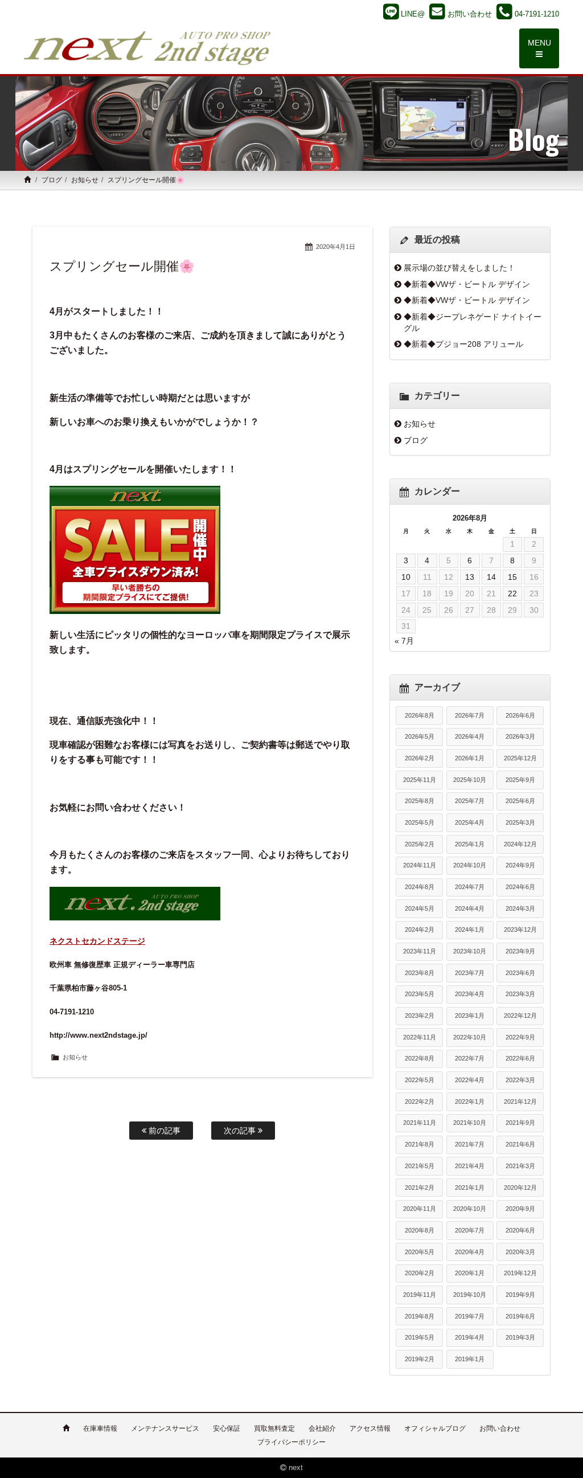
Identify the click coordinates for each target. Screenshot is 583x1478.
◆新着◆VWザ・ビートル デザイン (467, 284)
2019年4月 (470, 1337)
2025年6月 (520, 800)
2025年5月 (419, 822)
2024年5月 (419, 908)
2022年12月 (520, 1015)
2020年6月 (520, 1230)
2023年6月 (520, 972)
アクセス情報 (370, 1428)
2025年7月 (470, 800)
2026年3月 (520, 736)
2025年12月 (520, 758)
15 (512, 577)
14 (491, 577)
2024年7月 (470, 886)
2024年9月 (520, 865)
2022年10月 (469, 1037)
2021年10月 (469, 1122)
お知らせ (84, 180)
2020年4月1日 (335, 246)
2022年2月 (419, 1101)
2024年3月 (520, 908)
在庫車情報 (100, 1428)
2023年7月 (470, 972)
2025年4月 (470, 822)
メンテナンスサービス (165, 1428)
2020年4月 (470, 1251)
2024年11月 (419, 865)
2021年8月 (419, 1144)
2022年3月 (520, 1079)
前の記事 (163, 1130)
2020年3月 (520, 1251)
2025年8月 (419, 800)
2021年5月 (419, 1165)
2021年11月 (419, 1122)
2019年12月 (520, 1273)
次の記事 (241, 1130)
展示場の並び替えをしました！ (459, 267)
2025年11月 (419, 779)
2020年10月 (469, 1208)
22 (512, 593)
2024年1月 (470, 929)
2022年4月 (470, 1079)
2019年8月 (419, 1316)
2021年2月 (419, 1187)
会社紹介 (322, 1428)
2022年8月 (419, 1058)
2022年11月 (419, 1037)
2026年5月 (419, 736)
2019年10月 (469, 1294)
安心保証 (226, 1428)
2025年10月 (469, 779)
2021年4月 (470, 1165)
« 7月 (404, 640)
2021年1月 (470, 1187)
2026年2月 (419, 758)
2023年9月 (520, 951)
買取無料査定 (274, 1428)
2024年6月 (520, 886)
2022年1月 (470, 1101)
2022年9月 (520, 1037)
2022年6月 (520, 1058)
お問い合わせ (499, 1428)
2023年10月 (469, 951)
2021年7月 (470, 1144)
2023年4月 (470, 993)
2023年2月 (419, 1015)
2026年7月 (470, 715)
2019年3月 (520, 1337)
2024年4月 (470, 908)
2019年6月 (520, 1316)
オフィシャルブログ (435, 1428)
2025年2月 (419, 844)
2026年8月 (419, 715)
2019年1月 (470, 1359)
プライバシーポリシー (291, 1442)
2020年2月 (419, 1273)
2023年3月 (520, 993)
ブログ (52, 180)
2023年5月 (419, 993)
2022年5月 (419, 1079)
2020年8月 (419, 1230)
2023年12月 (520, 929)
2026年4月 (470, 736)
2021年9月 (520, 1122)
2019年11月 (419, 1294)
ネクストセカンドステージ (97, 940)
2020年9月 (520, 1208)
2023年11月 (419, 951)
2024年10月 (469, 865)
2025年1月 (470, 844)
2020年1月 (470, 1273)
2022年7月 (470, 1058)
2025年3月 (520, 822)
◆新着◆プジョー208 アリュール (463, 344)
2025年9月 (520, 779)
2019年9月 (520, 1294)
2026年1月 (470, 758)
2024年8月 (419, 886)
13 (469, 577)
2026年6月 (520, 715)
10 (405, 577)
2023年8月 (419, 972)
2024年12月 (520, 844)
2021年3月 (520, 1165)
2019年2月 (419, 1359)
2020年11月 (419, 1208)
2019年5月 (419, 1337)
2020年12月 (520, 1187)
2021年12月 (520, 1101)
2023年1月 (470, 1015)
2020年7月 (470, 1230)
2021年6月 (520, 1144)
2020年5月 (419, 1251)
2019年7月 (470, 1316)
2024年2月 (419, 929)
